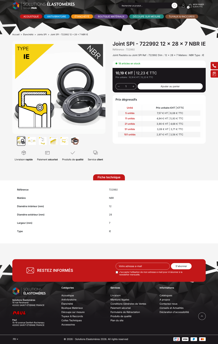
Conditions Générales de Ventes (128, 303)
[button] (183, 5)
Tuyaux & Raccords (182, 16)
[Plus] (133, 86)
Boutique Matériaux (111, 16)
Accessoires (68, 324)
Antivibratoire (56, 16)
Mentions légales (119, 299)
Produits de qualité (120, 316)
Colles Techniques (71, 320)
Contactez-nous (168, 303)
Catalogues (166, 295)
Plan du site (116, 320)
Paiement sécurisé (120, 307)
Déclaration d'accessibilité (174, 312)
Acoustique (31, 16)
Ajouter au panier (170, 86)
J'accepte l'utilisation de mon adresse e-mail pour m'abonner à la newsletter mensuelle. (150, 273)
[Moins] (119, 86)
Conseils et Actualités (171, 307)
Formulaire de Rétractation (125, 312)
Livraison (115, 295)
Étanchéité (82, 16)
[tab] (109, 177)
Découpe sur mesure (146, 16)
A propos (165, 299)
